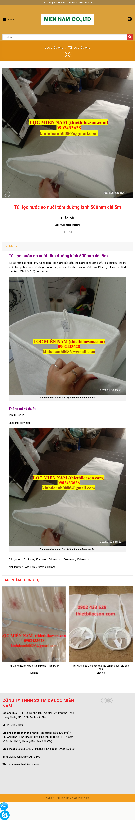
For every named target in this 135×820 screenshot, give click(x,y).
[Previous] (2, 633)
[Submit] (130, 37)
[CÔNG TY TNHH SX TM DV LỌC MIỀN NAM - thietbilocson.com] (67, 19)
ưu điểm (88, 267)
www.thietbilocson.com (27, 764)
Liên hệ (67, 218)
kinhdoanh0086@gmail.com (26, 756)
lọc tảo (53, 267)
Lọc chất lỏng (54, 47)
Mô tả (13, 246)
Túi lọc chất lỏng (79, 47)
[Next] (132, 633)
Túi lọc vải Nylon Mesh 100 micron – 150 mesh (34, 666)
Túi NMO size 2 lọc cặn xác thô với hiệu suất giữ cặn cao (101, 667)
